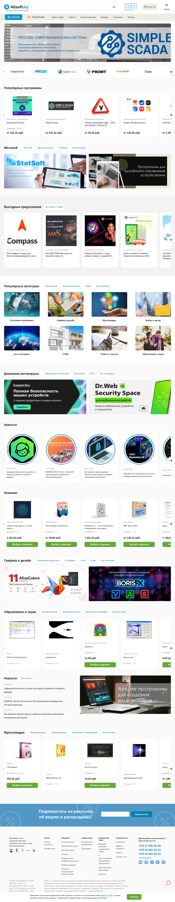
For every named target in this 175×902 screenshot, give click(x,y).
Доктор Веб (79, 374)
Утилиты (10, 764)
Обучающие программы (94, 119)
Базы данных (128, 522)
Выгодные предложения (22, 207)
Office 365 (27, 148)
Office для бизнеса (45, 148)
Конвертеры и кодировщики (84, 732)
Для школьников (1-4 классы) (95, 643)
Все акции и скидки (54, 207)
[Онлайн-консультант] (168, 883)
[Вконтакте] (140, 862)
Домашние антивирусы (21, 373)
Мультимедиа (14, 732)
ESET (92, 374)
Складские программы (93, 522)
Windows (63, 148)
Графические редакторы (48, 560)
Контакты (104, 17)
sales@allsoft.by (129, 10)
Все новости (27, 678)
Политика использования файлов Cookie (67, 871)
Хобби (88, 286)
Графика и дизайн (17, 560)
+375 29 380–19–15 (150, 849)
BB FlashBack (12, 767)
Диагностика (128, 657)
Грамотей (88, 647)
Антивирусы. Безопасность (17, 119)
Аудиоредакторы (59, 732)
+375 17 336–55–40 (150, 845)
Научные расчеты (52, 654)
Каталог (16, 17)
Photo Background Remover (57, 526)
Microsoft (11, 148)
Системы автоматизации (55, 119)
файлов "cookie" (106, 895)
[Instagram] (146, 862)
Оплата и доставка (88, 17)
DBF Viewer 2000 (130, 526)
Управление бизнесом (15, 522)
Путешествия (51, 286)
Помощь (131, 17)
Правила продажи (68, 865)
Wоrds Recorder (91, 767)
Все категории (79, 148)
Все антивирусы (107, 374)
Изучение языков (50, 612)
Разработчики (38, 17)
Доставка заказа (67, 850)
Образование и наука (20, 612)
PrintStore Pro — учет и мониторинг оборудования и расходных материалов (99, 528)
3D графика (70, 560)
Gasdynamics (51, 657)
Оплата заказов (67, 842)
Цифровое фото (52, 522)
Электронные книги (71, 286)
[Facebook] (152, 862)
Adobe (93, 560)
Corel (82, 560)
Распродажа (86, 849)
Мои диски (166, 767)
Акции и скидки (58, 17)
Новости (72, 17)
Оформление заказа (69, 846)
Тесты (9, 654)
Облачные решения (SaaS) (134, 119)
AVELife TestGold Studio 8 (17, 657)
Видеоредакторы (38, 732)
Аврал (164, 526)
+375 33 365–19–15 (150, 854)
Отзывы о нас (121, 857)
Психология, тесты (130, 654)
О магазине (118, 17)
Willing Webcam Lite (53, 778)
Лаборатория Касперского (57, 374)
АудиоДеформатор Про (133, 778)
